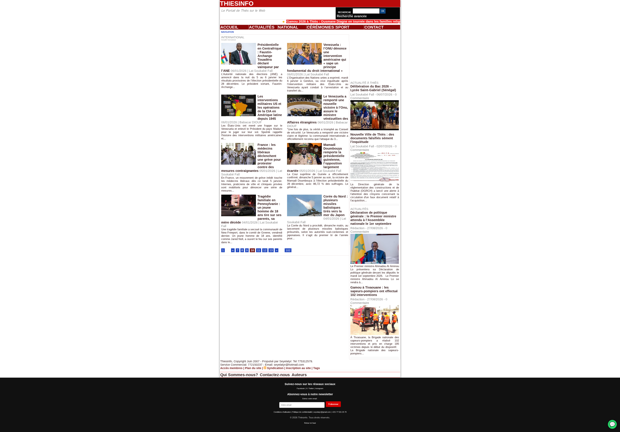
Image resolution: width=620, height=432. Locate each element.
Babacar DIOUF (250, 122)
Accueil (229, 27)
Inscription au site (298, 368)
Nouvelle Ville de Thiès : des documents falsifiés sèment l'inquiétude (372, 138)
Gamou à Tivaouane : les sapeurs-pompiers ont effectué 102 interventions (374, 291)
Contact (374, 27)
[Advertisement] (376, 54)
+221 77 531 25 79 (339, 412)
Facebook (301, 388)
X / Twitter (310, 388)
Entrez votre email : (310, 399)
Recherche (345, 12)
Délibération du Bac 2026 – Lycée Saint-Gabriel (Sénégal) (373, 88)
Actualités (261, 27)
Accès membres (231, 368)
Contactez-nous (275, 374)
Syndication (275, 368)
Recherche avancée (352, 16)
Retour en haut (310, 423)
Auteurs (299, 374)
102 (288, 250)
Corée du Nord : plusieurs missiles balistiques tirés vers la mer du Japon (335, 206)
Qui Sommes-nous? (239, 374)
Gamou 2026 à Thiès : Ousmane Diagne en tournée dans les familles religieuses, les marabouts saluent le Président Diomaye (360, 21)
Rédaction (357, 228)
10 (252, 250)
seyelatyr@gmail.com (322, 412)
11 (258, 250)
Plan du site (253, 368)
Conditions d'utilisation (282, 412)
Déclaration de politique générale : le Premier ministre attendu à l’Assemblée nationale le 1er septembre (373, 218)
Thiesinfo (236, 3)
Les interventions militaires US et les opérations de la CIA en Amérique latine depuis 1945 (270, 107)
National (288, 27)
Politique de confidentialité (302, 412)
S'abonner (333, 404)
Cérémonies (320, 27)
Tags (316, 368)
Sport (342, 27)
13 (271, 250)
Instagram (319, 388)
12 (264, 250)
